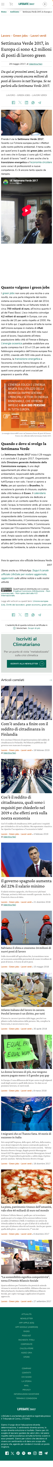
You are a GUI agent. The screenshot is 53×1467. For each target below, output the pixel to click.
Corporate (26, 1344)
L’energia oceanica (11, 343)
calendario (40, 493)
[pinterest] (18, 1453)
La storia (27, 1381)
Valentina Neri (35, 63)
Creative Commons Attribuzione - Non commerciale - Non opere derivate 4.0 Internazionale (25, 593)
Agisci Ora (26, 1352)
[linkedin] (40, 1453)
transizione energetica (27, 359)
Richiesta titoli (26, 1340)
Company (26, 1368)
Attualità (26, 1314)
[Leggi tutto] (50, 680)
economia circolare (41, 162)
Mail (26, 1385)
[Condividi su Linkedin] (26, 102)
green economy (33, 604)
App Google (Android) (26, 1327)
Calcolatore (26, 1348)
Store (14, 4)
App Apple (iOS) (26, 1323)
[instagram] (35, 1453)
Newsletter (26, 1318)
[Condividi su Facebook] (13, 102)
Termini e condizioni (26, 1398)
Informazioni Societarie (26, 1394)
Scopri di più (34, 628)
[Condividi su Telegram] (39, 102)
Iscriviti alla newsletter (24, 663)
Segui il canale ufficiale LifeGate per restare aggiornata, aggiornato (25, 574)
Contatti (26, 1372)
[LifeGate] (26, 4)
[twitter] (12, 1453)
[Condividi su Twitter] (20, 102)
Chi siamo (26, 1377)
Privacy (27, 1390)
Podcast (26, 1335)
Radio (27, 1331)
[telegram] (46, 1453)
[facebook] (7, 1453)
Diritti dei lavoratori (15, 604)
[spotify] (23, 1453)
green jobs (8, 293)
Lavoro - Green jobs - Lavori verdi (23, 36)
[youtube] (29, 1453)
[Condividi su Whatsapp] (33, 102)
